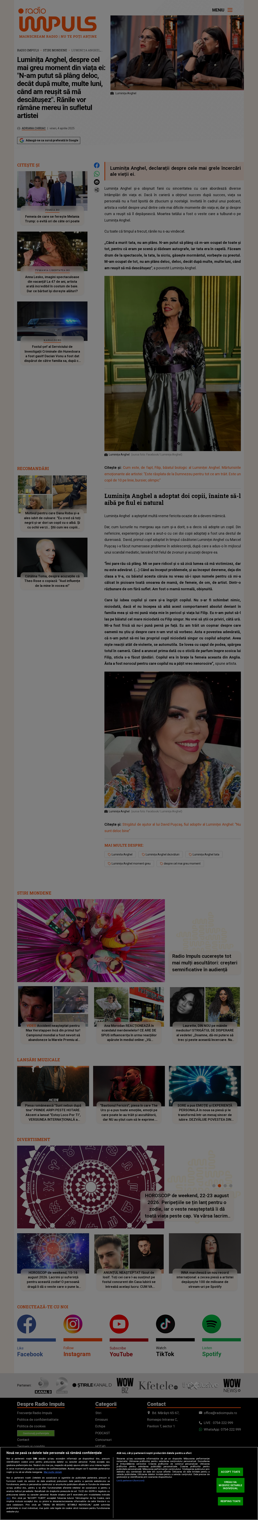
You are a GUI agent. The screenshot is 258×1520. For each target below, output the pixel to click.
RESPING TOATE (231, 1501)
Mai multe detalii (53, 1472)
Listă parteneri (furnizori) (130, 1480)
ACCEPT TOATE (230, 1471)
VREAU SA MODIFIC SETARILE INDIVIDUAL (230, 1485)
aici (8, 1498)
